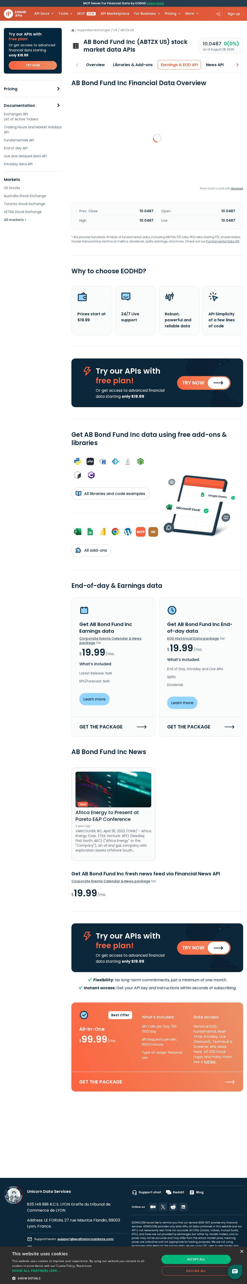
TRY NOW (33, 65)
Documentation (19, 105)
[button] (83, 1270)
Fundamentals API (19, 140)
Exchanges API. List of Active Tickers (21, 117)
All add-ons (95, 550)
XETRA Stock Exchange (23, 211)
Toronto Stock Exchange (24, 203)
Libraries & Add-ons (133, 65)
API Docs (41, 13)
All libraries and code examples (114, 493)
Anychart (237, 188)
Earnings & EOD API (179, 65)
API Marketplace (115, 13)
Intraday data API (18, 164)
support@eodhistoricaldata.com (85, 1239)
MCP (85, 13)
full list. (210, 1061)
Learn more (155, 3)
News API (215, 65)
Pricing (10, 89)
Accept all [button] (196, 1259)
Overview (95, 65)
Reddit (178, 1192)
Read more (84, 1266)
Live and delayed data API (25, 156)
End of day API (15, 148)
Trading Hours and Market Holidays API (33, 130)
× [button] (241, 1251)
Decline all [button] (196, 1271)
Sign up (233, 13)
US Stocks (12, 187)
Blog (200, 1192)
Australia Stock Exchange (25, 195)
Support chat (150, 1192)
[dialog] (123, 1265)
